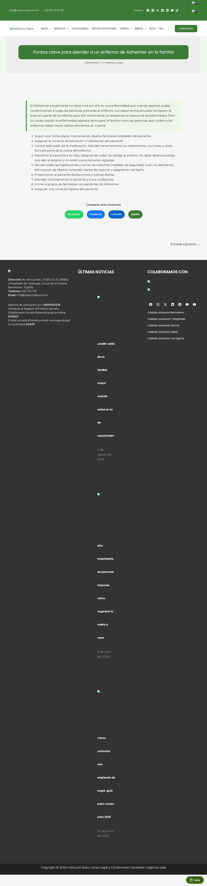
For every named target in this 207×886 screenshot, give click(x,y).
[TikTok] (177, 10)
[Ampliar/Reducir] (4, 877)
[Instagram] (152, 10)
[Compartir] (21, 877)
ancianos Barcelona (171, 312)
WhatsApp (74, 214)
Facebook (96, 214)
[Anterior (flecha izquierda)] (4, 883)
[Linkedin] (167, 10)
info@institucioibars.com (23, 10)
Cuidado (152, 312)
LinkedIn (116, 214)
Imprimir (135, 214)
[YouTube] (172, 10)
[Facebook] (148, 10)
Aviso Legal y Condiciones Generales (117, 867)
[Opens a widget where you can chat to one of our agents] (195, 880)
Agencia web (156, 867)
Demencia (91, 62)
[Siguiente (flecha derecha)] (12, 883)
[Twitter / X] (157, 10)
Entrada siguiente (185, 244)
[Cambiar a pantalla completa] (12, 877)
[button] (186, 28)
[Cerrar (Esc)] (29, 877)
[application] (49, 28)
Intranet (138, 10)
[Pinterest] (162, 10)
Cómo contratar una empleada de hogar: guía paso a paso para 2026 (106, 777)
